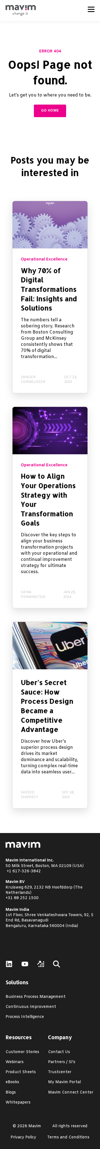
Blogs (11, 1092)
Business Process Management (36, 996)
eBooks (12, 1082)
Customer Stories (22, 1052)
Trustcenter (59, 1072)
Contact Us (59, 1052)
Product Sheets (21, 1072)
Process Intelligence (25, 1017)
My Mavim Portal (64, 1082)
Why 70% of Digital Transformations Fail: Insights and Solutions (49, 289)
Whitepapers (18, 1102)
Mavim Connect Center (70, 1092)
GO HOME (50, 110)
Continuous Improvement (31, 1007)
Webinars (15, 1062)
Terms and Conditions (68, 1137)
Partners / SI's (61, 1062)
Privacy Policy (23, 1137)
